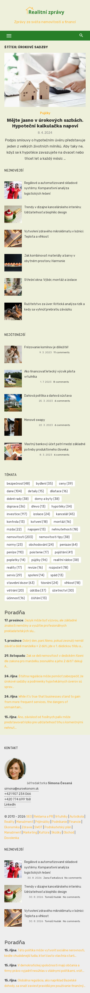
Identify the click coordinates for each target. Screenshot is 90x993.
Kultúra (44, 832)
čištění (39, 598)
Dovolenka (11, 838)
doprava (16, 506)
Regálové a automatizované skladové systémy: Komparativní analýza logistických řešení (51, 188)
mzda (14, 529)
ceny (66, 483)
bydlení (44, 483)
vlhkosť (72, 583)
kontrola (16, 522)
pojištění (64, 552)
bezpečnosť (18, 483)
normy (15, 545)
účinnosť (16, 598)
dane (14, 491)
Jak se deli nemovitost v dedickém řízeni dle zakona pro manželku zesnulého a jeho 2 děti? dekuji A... (43, 661)
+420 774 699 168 (17, 799)
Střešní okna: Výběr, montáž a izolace (50, 280)
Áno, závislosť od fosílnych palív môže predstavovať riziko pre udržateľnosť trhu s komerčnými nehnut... (43, 722)
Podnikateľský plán (58, 827)
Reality (9, 822)
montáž (62, 522)
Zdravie (27, 827)
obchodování (41, 545)
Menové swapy (34, 420)
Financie (75, 822)
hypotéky (62, 506)
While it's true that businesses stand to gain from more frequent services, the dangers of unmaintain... (42, 702)
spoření (36, 575)
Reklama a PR (43, 816)
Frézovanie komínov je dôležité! (46, 347)
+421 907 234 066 (17, 794)
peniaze (69, 545)
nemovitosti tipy (54, 537)
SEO (29, 816)
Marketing (30, 832)
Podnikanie (59, 822)
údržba (38, 590)
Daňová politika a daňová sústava (48, 396)
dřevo (38, 506)
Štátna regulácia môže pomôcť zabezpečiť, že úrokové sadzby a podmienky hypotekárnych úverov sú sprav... (43, 681)
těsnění (49, 583)
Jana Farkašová (53, 877)
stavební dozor (21, 583)
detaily (36, 491)
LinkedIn (10, 804)
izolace (41, 514)
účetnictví (63, 590)
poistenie (39, 552)
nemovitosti (20, 537)
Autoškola (77, 816)
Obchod (68, 832)
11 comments (61, 352)
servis (14, 575)
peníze (15, 552)
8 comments (61, 381)
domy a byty (47, 499)
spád (56, 575)
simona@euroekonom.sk (21, 789)
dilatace (59, 491)
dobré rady (18, 499)
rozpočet (58, 567)
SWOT (38, 827)
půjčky (39, 560)
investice (17, 514)
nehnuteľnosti (65, 529)
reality (14, 567)
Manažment (24, 822)
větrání (15, 590)
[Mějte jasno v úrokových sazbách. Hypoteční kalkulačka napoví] (45, 80)
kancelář (65, 514)
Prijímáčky (42, 822)
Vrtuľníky (61, 816)
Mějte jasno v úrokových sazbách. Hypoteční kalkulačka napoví (45, 123)
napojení (37, 529)
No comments (72, 877)
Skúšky (56, 832)
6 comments (62, 400)
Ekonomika (12, 827)
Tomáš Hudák (53, 897)
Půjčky (45, 113)
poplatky (16, 560)
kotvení (39, 522)
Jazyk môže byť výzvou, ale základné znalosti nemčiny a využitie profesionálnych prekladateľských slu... (40, 626)
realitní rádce (66, 560)
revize (35, 567)
